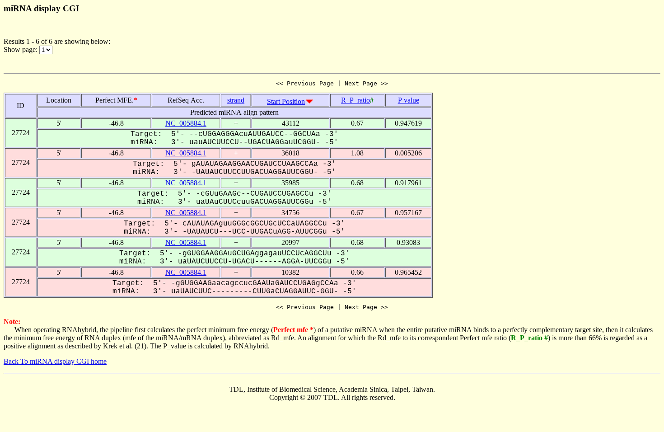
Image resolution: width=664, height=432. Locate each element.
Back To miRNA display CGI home (55, 361)
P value (408, 100)
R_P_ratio (355, 100)
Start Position (286, 101)
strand (235, 100)
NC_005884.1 (185, 123)
